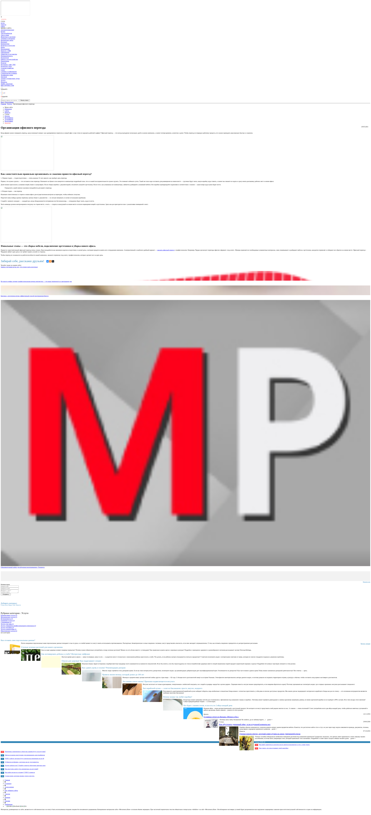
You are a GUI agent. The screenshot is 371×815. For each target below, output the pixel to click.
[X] (53, 261)
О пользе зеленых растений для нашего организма (42, 647)
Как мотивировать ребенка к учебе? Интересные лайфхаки (65, 654)
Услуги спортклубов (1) (8, 629)
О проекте (8, 783)
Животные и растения (8, 37)
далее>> (270, 719)
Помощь (7, 797)
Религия (3, 63)
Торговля (4, 77)
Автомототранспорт (7, 30)
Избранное (8, 109)
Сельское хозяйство (7, 68)
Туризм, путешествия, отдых (10, 78)
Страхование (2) (6, 622)
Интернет (4, 42)
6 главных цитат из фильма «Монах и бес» (221, 717)
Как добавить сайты (11, 790)
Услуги (3, 80)
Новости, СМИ (6, 51)
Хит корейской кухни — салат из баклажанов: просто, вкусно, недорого (172, 688)
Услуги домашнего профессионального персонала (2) (18, 626)
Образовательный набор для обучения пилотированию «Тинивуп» (23, 567)
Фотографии (9, 121)
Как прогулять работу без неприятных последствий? (21, 769)
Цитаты (7, 116)
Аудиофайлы (9, 119)
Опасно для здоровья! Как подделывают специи (81, 661)
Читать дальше (365, 644)
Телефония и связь (7, 75)
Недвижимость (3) (7, 619)
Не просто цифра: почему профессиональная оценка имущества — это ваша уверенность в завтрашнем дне (36, 281)
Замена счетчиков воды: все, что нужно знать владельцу (19, 267)
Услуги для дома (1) (7, 624)
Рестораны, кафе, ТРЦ (8, 64)
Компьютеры (5, 44)
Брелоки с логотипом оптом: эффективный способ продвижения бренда (25, 296)
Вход (2, 102)
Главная (7, 780)
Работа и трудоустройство (9, 59)
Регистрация (9, 102)
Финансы (4, 82)
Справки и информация (9, 71)
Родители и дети (6, 66)
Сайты (7, 111)
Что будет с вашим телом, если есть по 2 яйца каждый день (207, 705)
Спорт (3, 70)
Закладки (8, 123)
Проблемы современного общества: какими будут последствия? (25, 751)
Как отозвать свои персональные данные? (18, 640)
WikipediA (4, 89)
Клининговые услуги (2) (9, 615)
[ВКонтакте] (47, 261)
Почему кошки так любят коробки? (177, 697)
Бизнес (3, 31)
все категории (5, 633)
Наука (3, 47)
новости (3, 24)
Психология (5, 58)
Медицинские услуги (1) (9, 617)
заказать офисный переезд (165, 250)
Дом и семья (5, 35)
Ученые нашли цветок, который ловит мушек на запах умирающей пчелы (269, 734)
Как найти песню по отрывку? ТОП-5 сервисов (20, 772)
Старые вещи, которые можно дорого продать (19, 776)
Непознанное (5, 49)
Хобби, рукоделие (7, 84)
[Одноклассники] (50, 261)
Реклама (7, 801)
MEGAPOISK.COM (7, 85)
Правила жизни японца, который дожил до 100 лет (123, 674)
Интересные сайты (7, 40)
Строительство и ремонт (9, 73)
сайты (3, 26)
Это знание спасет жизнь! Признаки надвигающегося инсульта (149, 681)
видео (3, 23)
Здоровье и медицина (8, 38)
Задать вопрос (9, 787)
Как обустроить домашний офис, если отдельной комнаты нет (244, 724)
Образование (5, 52)
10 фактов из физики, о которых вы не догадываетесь (22, 762)
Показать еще (366, 582)
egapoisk (4, 96)
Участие (7, 794)
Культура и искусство (8, 45)
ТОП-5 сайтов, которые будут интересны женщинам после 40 (24, 758)
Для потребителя (6, 33)
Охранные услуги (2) (8, 620)
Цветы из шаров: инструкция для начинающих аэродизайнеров (25, 755)
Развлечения (5, 61)
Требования (8, 804)
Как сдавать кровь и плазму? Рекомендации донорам (104, 668)
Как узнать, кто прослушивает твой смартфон (273, 748)
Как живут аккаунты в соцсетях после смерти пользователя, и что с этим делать (284, 744)
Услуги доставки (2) (7, 627)
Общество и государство (9, 54)
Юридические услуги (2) (9, 631)
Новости (7, 112)
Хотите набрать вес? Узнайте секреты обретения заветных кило (25, 765)
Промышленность (7, 56)
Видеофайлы (9, 118)
